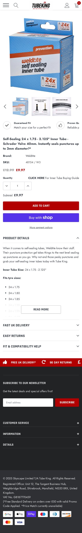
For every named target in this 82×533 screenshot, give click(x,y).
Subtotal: (8, 195)
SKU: (6, 162)
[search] (16, 5)
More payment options (41, 227)
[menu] (6, 5)
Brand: (7, 156)
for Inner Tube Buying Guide (53, 178)
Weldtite (30, 156)
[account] (67, 5)
